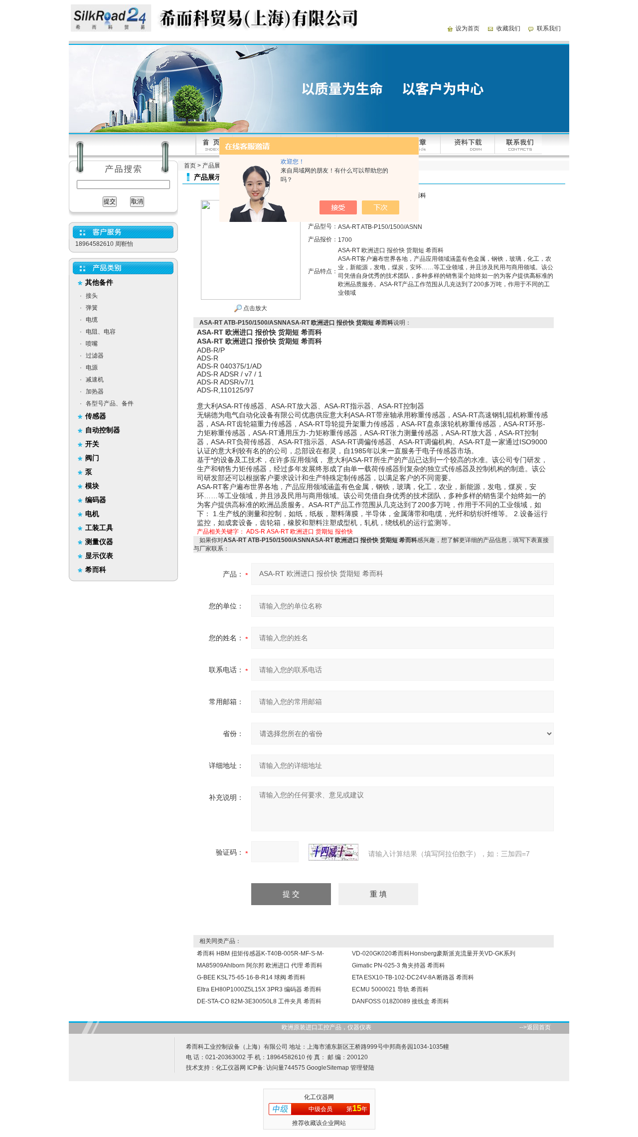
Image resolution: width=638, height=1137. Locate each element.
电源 (92, 367)
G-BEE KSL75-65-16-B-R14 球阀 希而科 (251, 977)
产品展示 (214, 165)
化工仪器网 (231, 1067)
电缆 (92, 319)
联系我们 (549, 28)
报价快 (344, 531)
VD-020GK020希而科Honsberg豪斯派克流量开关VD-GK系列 (433, 953)
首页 (190, 165)
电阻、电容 (101, 331)
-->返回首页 (535, 1027)
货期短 (324, 531)
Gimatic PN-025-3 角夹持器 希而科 (398, 965)
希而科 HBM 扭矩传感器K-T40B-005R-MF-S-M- (260, 953)
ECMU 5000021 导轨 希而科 (390, 989)
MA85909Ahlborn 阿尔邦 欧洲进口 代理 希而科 (259, 965)
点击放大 (254, 308)
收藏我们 (508, 28)
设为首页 (467, 28)
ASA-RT (278, 531)
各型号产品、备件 (110, 403)
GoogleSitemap (328, 1067)
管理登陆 (362, 1067)
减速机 (95, 379)
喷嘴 (92, 343)
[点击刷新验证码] (333, 852)
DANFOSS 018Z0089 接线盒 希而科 (400, 1001)
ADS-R (255, 531)
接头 (92, 295)
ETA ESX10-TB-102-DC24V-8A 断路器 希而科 (413, 977)
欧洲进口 (302, 531)
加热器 (95, 391)
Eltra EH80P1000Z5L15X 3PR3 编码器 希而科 (259, 989)
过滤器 (95, 355)
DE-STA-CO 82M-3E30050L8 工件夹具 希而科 (259, 1001)
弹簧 (92, 307)
